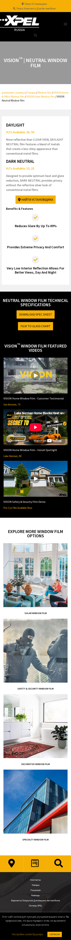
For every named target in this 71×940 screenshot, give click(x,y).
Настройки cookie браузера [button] (27, 934)
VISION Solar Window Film (41, 96)
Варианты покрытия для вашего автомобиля (35, 900)
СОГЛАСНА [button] (54, 934)
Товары (31, 92)
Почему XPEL (35, 905)
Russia (19, 30)
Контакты (35, 879)
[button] (65, 24)
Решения (35, 890)
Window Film (45, 92)
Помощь (35, 895)
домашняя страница (13, 92)
